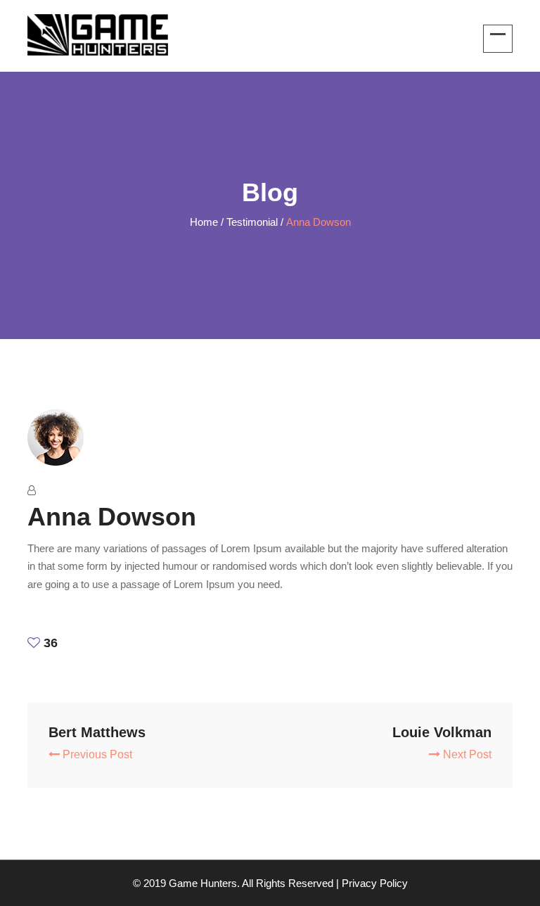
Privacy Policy (375, 883)
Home (204, 222)
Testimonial (252, 222)
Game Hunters (203, 883)
